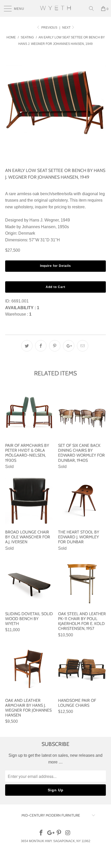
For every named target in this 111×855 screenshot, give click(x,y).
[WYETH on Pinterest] (59, 833)
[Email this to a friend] (82, 345)
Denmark (26, 233)
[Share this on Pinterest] (54, 345)
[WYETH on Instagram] (68, 833)
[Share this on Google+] (68, 345)
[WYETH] (55, 8)
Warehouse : (18, 314)
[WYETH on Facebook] (41, 833)
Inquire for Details (55, 266)
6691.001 (20, 301)
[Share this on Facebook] (40, 345)
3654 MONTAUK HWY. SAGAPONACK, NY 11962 (55, 841)
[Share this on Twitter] (27, 345)
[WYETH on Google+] (50, 833)
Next (66, 27)
